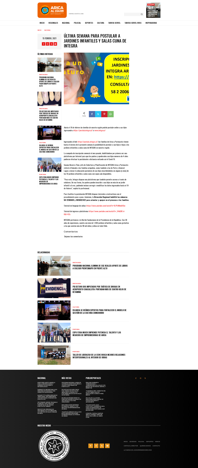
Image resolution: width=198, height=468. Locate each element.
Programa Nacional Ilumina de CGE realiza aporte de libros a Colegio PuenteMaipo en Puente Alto (153, 11)
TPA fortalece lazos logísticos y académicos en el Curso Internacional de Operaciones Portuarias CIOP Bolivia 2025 (95, 407)
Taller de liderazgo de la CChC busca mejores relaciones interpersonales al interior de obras (99, 356)
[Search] (142, 14)
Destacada (151, 4)
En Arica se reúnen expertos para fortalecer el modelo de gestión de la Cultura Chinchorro (49, 148)
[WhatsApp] (110, 114)
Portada (42, 174)
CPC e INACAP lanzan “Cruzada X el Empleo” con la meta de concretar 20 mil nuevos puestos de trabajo (47, 404)
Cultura (42, 142)
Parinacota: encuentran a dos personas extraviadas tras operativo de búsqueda (47, 391)
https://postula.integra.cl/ (88, 141)
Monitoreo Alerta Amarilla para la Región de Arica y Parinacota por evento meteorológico (46, 384)
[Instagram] (47, 44)
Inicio (39, 30)
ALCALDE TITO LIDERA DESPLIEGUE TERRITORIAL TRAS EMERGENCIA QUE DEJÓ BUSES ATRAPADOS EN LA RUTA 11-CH (47, 397)
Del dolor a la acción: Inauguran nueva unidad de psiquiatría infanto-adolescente (94, 400)
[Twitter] (51, 44)
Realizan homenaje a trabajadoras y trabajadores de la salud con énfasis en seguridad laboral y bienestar (96, 385)
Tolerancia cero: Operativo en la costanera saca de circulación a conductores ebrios (95, 393)
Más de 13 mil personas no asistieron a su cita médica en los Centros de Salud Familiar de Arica (47, 411)
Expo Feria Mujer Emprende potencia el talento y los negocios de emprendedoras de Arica (49, 180)
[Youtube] (55, 44)
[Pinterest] (104, 114)
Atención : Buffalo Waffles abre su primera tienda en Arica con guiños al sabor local (94, 415)
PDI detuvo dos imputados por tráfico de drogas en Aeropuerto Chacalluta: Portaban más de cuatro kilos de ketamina (49, 115)
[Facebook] (43, 44)
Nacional (47, 30)
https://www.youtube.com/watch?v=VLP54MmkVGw (105, 205)
